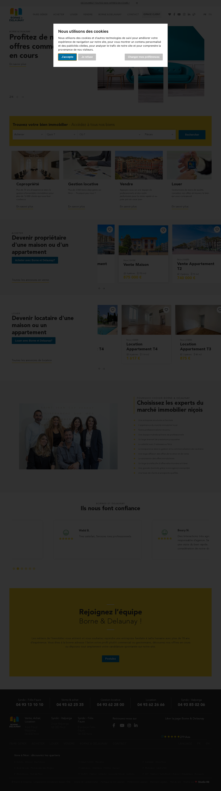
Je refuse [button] (87, 56)
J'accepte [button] (67, 56)
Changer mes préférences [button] (144, 56)
